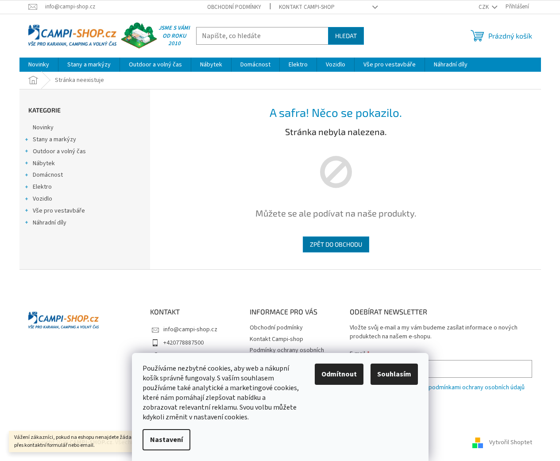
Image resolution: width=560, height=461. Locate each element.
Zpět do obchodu (336, 244)
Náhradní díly (49, 222)
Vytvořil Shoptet (510, 442)
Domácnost (48, 174)
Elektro (42, 186)
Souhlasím (394, 374)
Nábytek (44, 163)
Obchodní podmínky (234, 7)
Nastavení (166, 440)
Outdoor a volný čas (59, 151)
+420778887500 (183, 342)
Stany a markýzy (54, 139)
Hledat (346, 35)
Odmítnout (339, 374)
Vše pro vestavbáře (59, 210)
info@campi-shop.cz (190, 329)
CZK (484, 7)
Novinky (43, 127)
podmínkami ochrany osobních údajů (477, 387)
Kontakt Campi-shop (307, 7)
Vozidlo (42, 198)
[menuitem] (38, 65)
